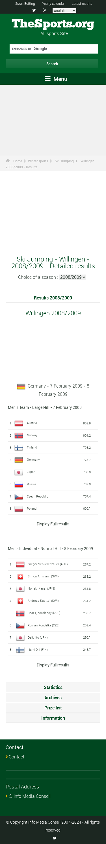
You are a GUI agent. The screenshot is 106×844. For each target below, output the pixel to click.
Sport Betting (25, 3)
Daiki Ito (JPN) (38, 637)
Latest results (82, 3)
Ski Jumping (64, 161)
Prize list (53, 708)
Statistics (53, 687)
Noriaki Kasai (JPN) (41, 588)
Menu (59, 79)
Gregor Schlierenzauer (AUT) (48, 564)
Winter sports (38, 161)
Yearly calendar (53, 3)
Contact (16, 757)
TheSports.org (53, 24)
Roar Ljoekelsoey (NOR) (44, 613)
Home (17, 161)
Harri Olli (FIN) (38, 649)
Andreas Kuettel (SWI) (43, 600)
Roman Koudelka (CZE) (44, 625)
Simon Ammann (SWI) (43, 576)
